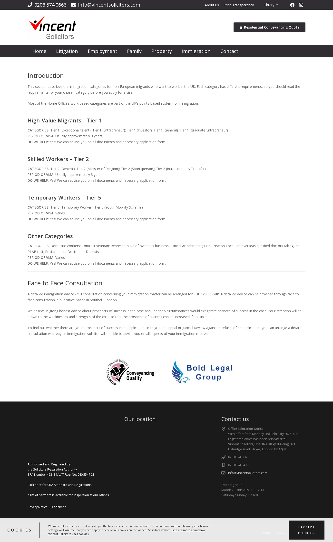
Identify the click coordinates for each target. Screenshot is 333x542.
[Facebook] (292, 4)
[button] (276, 5)
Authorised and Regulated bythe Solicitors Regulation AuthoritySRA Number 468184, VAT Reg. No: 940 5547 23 (61, 469)
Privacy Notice (38, 507)
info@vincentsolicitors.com (247, 473)
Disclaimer (58, 507)
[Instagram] (301, 4)
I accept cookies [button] (306, 530)
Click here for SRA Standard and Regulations (60, 485)
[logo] (52, 27)
